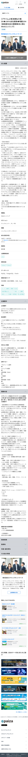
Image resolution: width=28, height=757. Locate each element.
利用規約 (7, 754)
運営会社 (3, 754)
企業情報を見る (14, 592)
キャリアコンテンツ (6, 730)
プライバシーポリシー (15, 754)
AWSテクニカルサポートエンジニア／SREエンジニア (13, 616)
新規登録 (20, 4)
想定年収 (6, 240)
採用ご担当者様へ (5, 745)
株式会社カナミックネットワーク (11, 34)
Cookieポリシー (24, 754)
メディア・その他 (5, 737)
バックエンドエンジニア (8, 639)
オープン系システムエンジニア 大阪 (11, 628)
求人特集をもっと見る (21, 712)
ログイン (16, 4)
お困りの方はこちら (6, 749)
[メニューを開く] (25, 2)
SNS (2, 741)
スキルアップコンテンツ (7, 734)
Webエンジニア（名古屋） (8, 604)
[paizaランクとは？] (25, 13)
